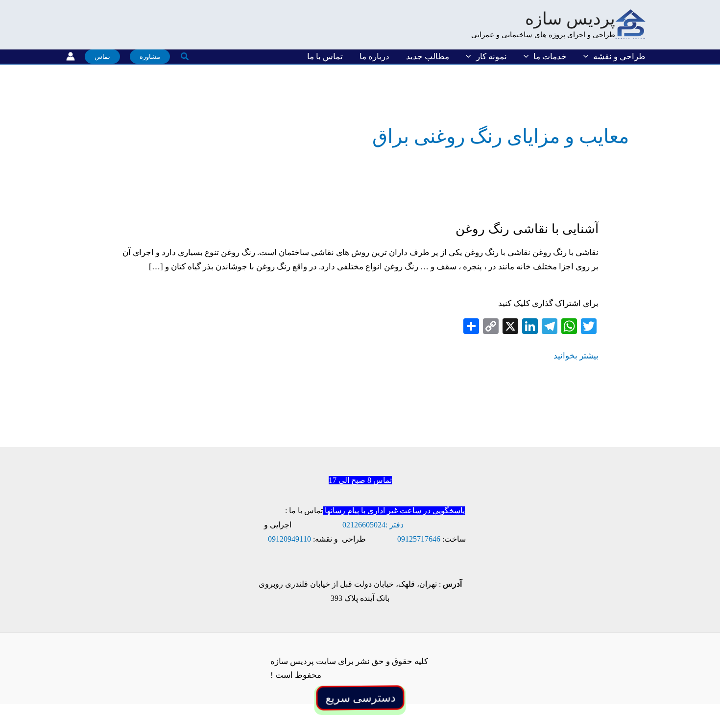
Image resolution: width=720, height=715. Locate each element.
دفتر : (394, 525)
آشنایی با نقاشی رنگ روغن (527, 229)
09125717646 (418, 539)
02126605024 (363, 525)
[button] (588, 56)
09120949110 (289, 539)
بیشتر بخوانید (576, 357)
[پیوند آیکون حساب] (70, 56)
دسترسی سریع (360, 697)
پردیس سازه (570, 18)
